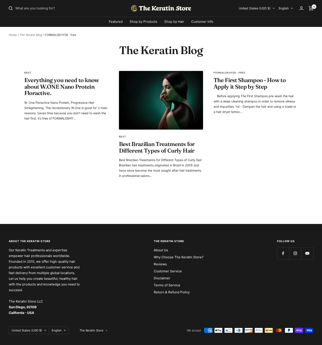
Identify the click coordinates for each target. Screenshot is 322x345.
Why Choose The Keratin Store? (178, 257)
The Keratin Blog (31, 35)
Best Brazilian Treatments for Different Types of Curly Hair (157, 147)
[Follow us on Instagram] (295, 253)
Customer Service (168, 271)
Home (13, 35)
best (27, 72)
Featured (116, 21)
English (284, 8)
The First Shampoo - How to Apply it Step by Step (250, 83)
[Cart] (311, 8)
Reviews (160, 264)
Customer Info (202, 21)
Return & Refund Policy (172, 292)
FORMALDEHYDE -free (229, 72)
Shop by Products (143, 21)
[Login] (301, 8)
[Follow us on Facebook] (283, 253)
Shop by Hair (174, 21)
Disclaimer (162, 278)
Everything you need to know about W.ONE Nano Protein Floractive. (61, 87)
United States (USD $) (255, 8)
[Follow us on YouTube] (307, 253)
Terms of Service (167, 285)
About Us (161, 250)
